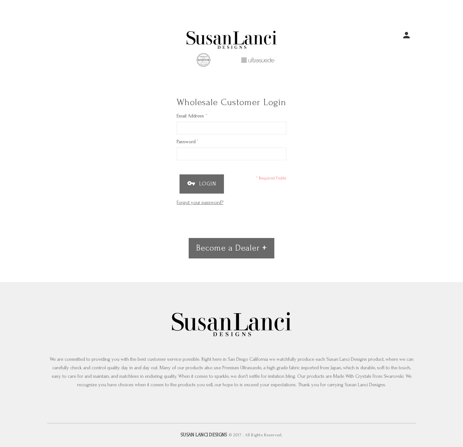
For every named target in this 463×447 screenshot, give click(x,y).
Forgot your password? (200, 202)
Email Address (192, 116)
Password (187, 141)
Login (206, 184)
